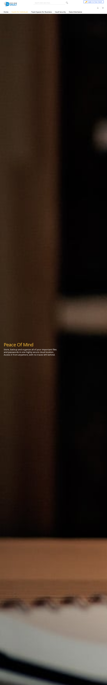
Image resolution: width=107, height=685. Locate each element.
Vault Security (60, 12)
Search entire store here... (43, 3)
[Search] (67, 3)
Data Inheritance (75, 12)
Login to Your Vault (95, 2)
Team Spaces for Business (41, 12)
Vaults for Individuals (19, 12)
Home (6, 12)
